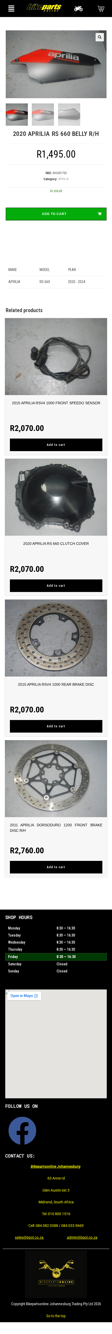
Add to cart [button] (56, 445)
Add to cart (54, 214)
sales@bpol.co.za (29, 1237)
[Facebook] (22, 1131)
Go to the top (56, 1316)
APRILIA (63, 179)
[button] (11, 8)
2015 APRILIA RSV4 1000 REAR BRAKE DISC (56, 684)
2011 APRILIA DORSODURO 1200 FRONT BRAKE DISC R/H (56, 828)
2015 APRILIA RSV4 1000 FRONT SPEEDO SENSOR (56, 403)
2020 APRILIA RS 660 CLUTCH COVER (56, 543)
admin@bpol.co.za (82, 1237)
